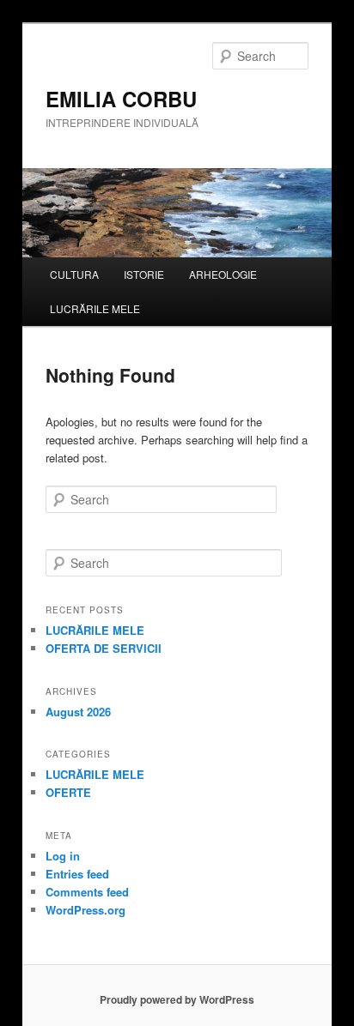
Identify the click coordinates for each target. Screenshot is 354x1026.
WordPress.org (85, 910)
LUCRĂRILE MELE (95, 308)
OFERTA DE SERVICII (104, 648)
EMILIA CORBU (121, 98)
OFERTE (68, 792)
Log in (63, 856)
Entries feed (77, 874)
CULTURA (74, 274)
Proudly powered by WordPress (177, 999)
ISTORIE (144, 274)
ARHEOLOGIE (223, 274)
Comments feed (87, 892)
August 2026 (78, 711)
